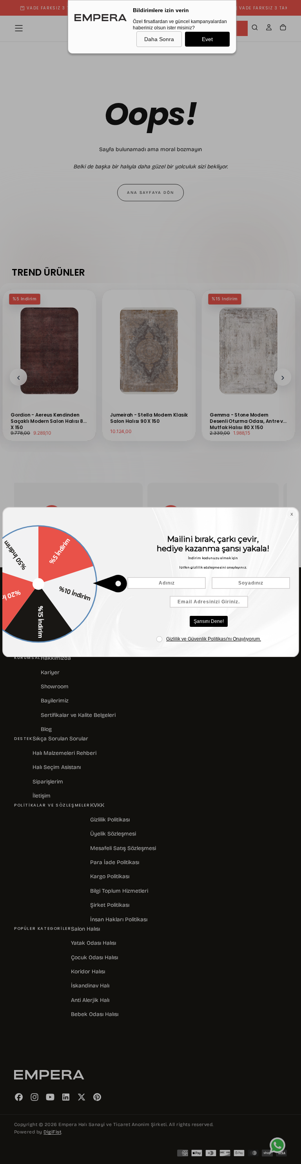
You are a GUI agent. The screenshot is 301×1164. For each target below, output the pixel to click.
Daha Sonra (159, 39)
